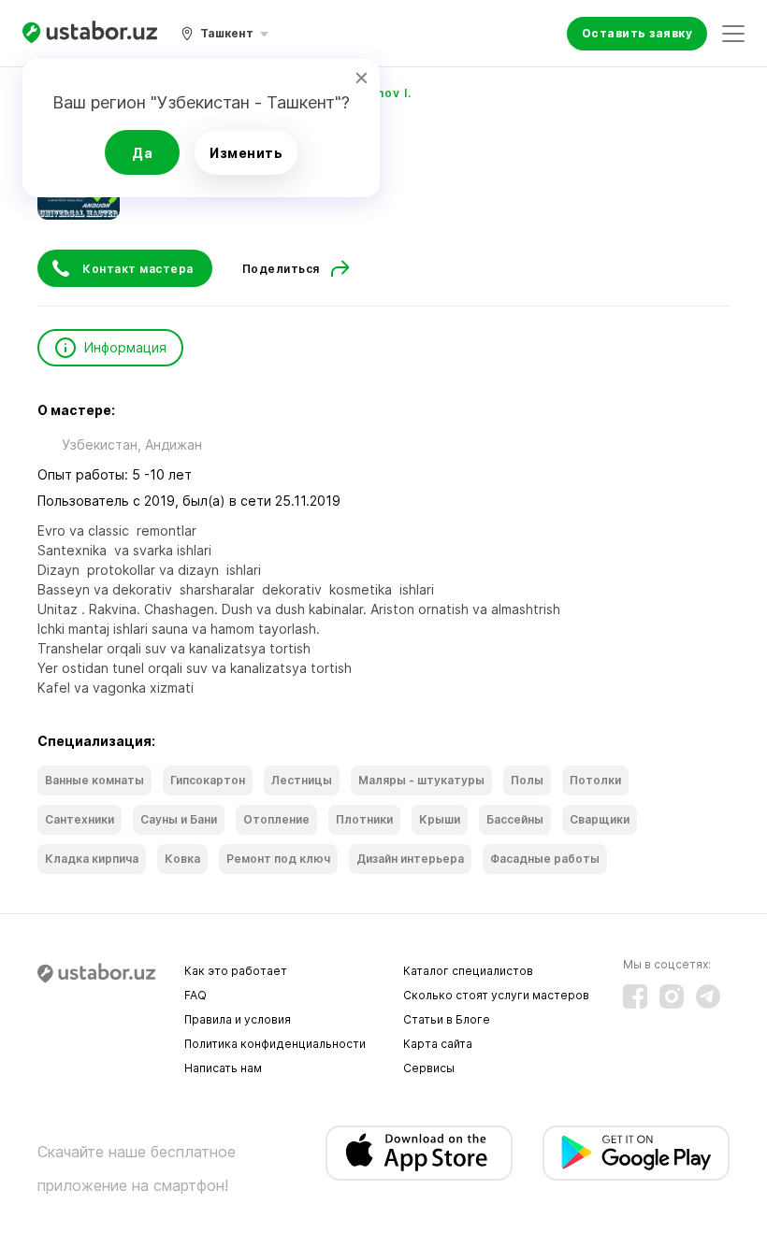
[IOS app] (419, 1153)
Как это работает (235, 971)
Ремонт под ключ (278, 859)
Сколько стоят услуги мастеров (496, 995)
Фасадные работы (545, 859)
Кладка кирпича (91, 859)
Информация (125, 347)
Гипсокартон (207, 780)
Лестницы (301, 780)
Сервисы (429, 1068)
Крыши (439, 819)
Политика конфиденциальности (275, 1044)
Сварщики (600, 819)
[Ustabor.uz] (89, 33)
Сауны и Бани (178, 819)
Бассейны (514, 819)
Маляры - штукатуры (421, 780)
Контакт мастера (138, 269)
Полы (527, 780)
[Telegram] (708, 996)
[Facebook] (635, 996)
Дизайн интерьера (410, 859)
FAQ (195, 995)
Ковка (182, 859)
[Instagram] (671, 996)
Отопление (276, 819)
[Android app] (636, 1153)
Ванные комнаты (94, 780)
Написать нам (223, 1068)
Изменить (246, 153)
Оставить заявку (637, 33)
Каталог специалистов (468, 971)
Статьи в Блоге (446, 1019)
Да (142, 153)
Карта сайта (437, 1044)
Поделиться (281, 269)
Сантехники (79, 819)
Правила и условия (237, 1019)
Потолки (595, 780)
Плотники (364, 819)
